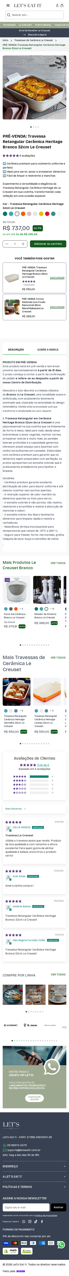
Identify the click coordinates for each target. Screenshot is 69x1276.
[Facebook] (42, 1221)
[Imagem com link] (34, 1077)
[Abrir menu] (8, 5)
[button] (34, 34)
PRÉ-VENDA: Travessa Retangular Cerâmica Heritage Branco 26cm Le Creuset (35, 272)
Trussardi (9, 25)
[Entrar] (57, 5)
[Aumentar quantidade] (23, 244)
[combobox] (34, 15)
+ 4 (21, 608)
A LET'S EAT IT (12, 1176)
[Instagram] (30, 1221)
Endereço (10, 1166)
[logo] (27, 5)
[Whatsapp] (24, 1221)
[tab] (31, 127)
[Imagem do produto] (5, 213)
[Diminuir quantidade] (7, 244)
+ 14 (52, 608)
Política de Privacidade (46, 1215)
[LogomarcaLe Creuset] (11, 1025)
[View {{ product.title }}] (12, 277)
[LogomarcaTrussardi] (50, 1025)
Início (5, 40)
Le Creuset (25, 25)
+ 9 (21, 710)
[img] (13, 822)
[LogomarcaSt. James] (30, 1025)
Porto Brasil (43, 25)
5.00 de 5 (43, 765)
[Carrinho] (62, 5)
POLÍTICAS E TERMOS (17, 1187)
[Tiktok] (36, 1221)
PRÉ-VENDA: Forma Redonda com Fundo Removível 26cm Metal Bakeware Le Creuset (33, 305)
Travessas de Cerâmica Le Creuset (33, 40)
